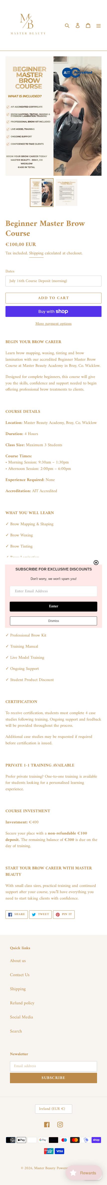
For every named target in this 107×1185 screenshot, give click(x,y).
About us (18, 961)
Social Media (21, 1017)
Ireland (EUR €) (52, 1108)
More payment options (53, 324)
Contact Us (19, 975)
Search (16, 1031)
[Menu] (98, 25)
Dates (9, 271)
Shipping (36, 253)
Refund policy (22, 1003)
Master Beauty (44, 1168)
